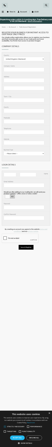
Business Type (8, 150)
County (6, 107)
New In (12, 11)
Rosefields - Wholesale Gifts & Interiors (26, 5)
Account (23, 11)
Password (7, 203)
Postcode (7, 118)
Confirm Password (10, 214)
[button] (26, 443)
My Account (12, 27)
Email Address (8, 181)
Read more (31, 423)
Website (6, 139)
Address (6, 76)
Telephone (7, 128)
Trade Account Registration (27, 27)
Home (4, 27)
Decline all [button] (34, 438)
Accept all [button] (17, 438)
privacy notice (33, 231)
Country (6, 55)
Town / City (7, 96)
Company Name (9, 66)
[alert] (26, 429)
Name (46, 174)
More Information (35, 21)
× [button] (49, 413)
